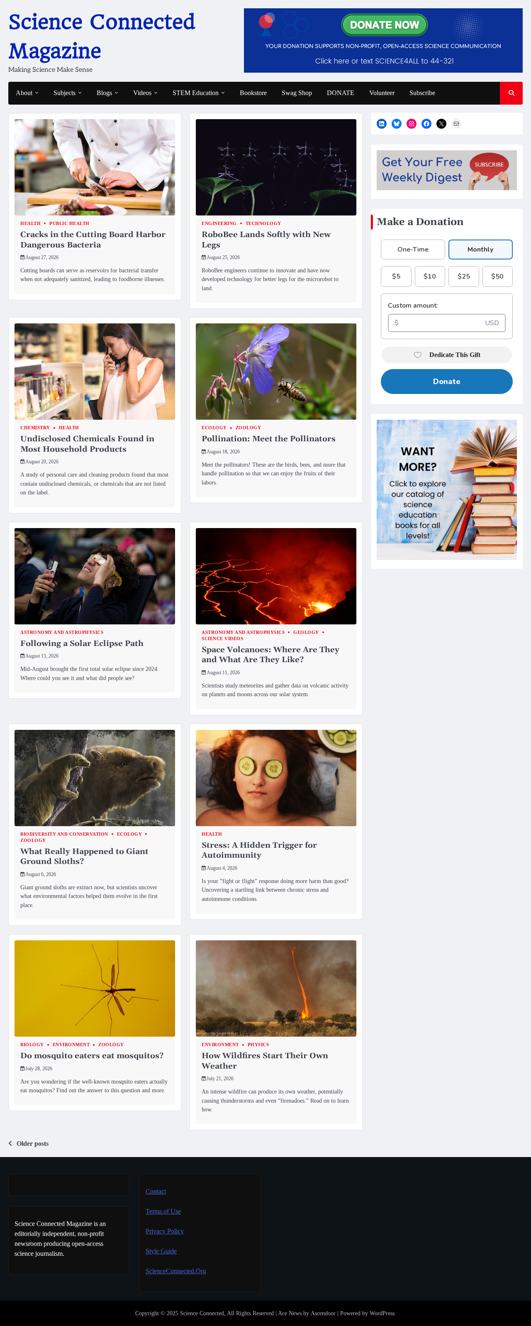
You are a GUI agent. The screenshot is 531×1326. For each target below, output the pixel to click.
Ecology (214, 428)
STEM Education (196, 92)
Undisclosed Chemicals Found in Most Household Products (87, 444)
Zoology (248, 428)
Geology (306, 632)
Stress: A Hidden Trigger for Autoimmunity (259, 850)
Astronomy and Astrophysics (61, 632)
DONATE (340, 92)
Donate (446, 382)
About (24, 92)
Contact (156, 1191)
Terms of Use (163, 1211)
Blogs (104, 92)
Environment (71, 1044)
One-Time (413, 249)
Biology (32, 1044)
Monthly (480, 249)
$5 (396, 276)
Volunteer (382, 92)
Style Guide (161, 1251)
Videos (142, 92)
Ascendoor (323, 1313)
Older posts (33, 1143)
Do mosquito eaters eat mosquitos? (91, 1056)
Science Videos (222, 638)
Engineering (219, 223)
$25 (464, 276)
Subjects (65, 92)
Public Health (69, 223)
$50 (497, 276)
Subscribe (422, 92)
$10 (430, 276)
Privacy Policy (165, 1231)
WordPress (382, 1313)
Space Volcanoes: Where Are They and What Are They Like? (270, 655)
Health (30, 223)
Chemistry (35, 428)
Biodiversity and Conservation (64, 834)
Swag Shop (297, 92)
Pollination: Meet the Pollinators (269, 439)
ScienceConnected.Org (176, 1271)
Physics (258, 1044)
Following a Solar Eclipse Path (82, 643)
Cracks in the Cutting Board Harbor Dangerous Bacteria (93, 240)
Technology (263, 223)
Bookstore (253, 92)
